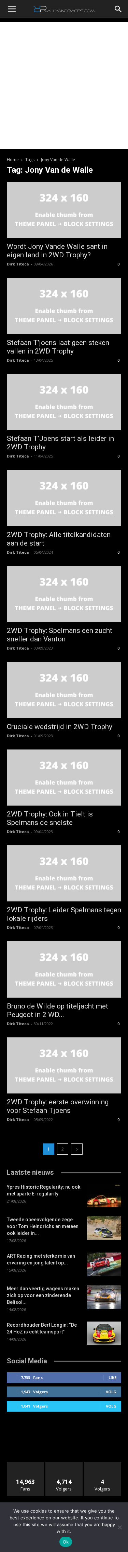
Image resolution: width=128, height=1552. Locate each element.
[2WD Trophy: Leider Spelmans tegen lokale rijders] (64, 873)
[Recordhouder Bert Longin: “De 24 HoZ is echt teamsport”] (104, 1333)
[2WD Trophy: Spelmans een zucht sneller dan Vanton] (64, 594)
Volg (111, 1391)
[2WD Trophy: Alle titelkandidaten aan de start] (64, 498)
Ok (66, 1542)
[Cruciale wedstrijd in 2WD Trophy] (64, 690)
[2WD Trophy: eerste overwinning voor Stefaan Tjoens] (64, 1065)
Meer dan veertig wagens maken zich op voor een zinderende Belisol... (43, 1295)
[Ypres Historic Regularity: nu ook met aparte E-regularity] (104, 1195)
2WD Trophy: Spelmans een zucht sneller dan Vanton (59, 634)
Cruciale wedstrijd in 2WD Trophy (59, 727)
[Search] (118, 9)
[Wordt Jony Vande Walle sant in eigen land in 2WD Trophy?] (64, 210)
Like (112, 1377)
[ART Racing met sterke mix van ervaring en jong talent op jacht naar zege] (104, 1264)
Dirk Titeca (18, 263)
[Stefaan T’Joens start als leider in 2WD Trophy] (64, 402)
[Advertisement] (64, 85)
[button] (12, 9)
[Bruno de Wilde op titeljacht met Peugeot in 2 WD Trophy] (64, 969)
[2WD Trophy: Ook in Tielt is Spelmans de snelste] (64, 777)
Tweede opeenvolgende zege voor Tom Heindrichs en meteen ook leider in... (43, 1226)
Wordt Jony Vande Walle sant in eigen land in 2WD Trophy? (57, 250)
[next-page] (77, 1149)
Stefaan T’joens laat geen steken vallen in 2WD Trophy (58, 347)
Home (13, 159)
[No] (119, 1527)
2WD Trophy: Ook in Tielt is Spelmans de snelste (50, 818)
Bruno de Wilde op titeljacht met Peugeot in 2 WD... (57, 1010)
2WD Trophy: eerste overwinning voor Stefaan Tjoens (58, 1106)
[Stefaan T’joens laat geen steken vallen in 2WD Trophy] (64, 306)
